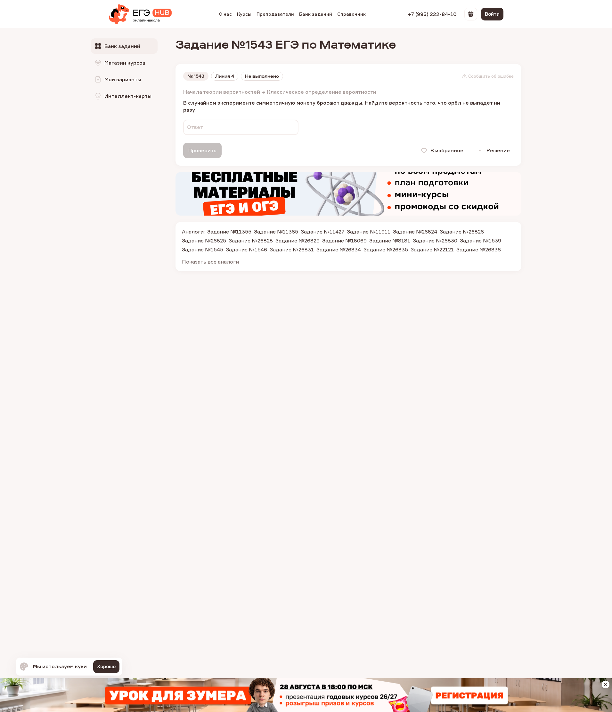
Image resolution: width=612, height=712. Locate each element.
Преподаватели (275, 14)
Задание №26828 (251, 240)
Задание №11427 (322, 231)
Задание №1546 (246, 249)
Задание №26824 (415, 231)
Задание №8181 (389, 240)
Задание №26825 (204, 240)
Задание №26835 (385, 249)
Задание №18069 (344, 240)
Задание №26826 (462, 231)
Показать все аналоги (210, 261)
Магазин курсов (124, 62)
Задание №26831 (292, 249)
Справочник (351, 14)
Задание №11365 (276, 231)
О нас (225, 14)
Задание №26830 (435, 240)
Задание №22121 (432, 249)
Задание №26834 (338, 249)
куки (81, 666)
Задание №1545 (202, 249)
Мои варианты (122, 79)
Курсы (244, 14)
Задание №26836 (478, 249)
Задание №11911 (368, 231)
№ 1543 (195, 76)
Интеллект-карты (127, 96)
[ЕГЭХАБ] (140, 14)
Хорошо (106, 666)
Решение (498, 150)
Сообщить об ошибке (491, 76)
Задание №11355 (229, 231)
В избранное (446, 150)
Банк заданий (315, 14)
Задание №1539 (480, 240)
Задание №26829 (297, 240)
